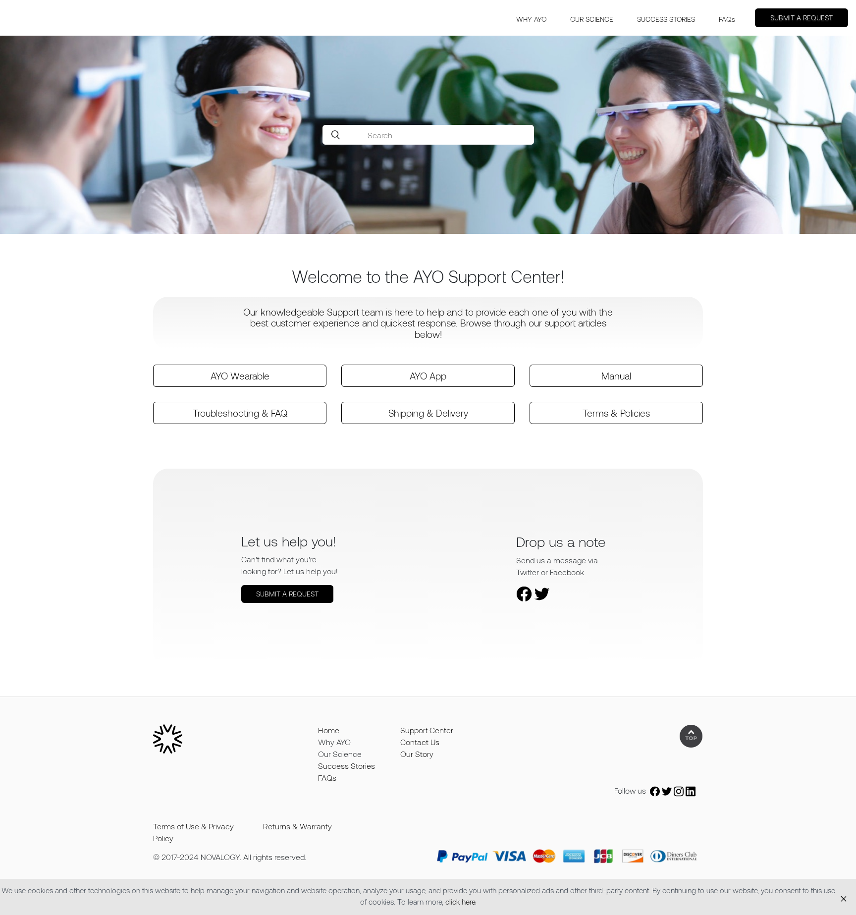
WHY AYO (531, 19)
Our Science (340, 753)
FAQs (727, 19)
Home (328, 730)
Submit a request (801, 17)
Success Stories (346, 765)
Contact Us (419, 742)
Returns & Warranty (297, 826)
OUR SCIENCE (591, 19)
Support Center (426, 730)
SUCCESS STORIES (666, 19)
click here (460, 901)
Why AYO (334, 742)
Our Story (416, 753)
